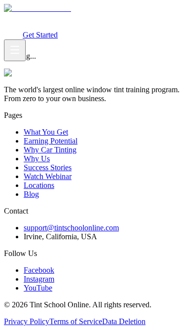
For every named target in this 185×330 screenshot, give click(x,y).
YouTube (38, 288)
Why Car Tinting (128, 17)
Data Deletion (124, 321)
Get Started (40, 35)
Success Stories (48, 167)
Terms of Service (75, 321)
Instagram (39, 279)
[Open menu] (15, 50)
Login (13, 35)
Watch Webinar (37, 26)
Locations (39, 185)
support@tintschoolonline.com (71, 227)
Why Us (37, 158)
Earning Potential (75, 17)
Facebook (39, 270)
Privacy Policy (26, 321)
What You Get (26, 17)
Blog (31, 194)
